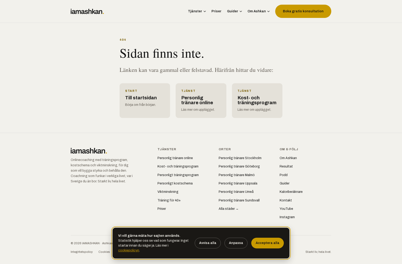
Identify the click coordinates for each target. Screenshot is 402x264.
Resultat (286, 166)
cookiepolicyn (128, 250)
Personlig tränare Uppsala (238, 183)
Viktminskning (167, 192)
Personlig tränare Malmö (237, 175)
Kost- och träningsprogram (177, 166)
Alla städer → (229, 209)
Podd (284, 175)
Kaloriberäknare (291, 192)
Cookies (104, 252)
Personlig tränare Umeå (236, 192)
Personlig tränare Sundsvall (239, 200)
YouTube (286, 209)
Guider (232, 11)
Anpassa (236, 243)
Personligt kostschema (175, 183)
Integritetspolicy (82, 252)
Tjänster (195, 11)
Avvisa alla (207, 243)
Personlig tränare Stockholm (240, 158)
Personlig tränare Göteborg (239, 166)
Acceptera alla (267, 243)
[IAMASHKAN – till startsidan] (87, 11)
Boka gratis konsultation (303, 11)
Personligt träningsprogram (178, 175)
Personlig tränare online (175, 158)
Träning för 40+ (169, 200)
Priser (216, 11)
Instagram (287, 217)
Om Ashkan (257, 11)
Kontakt (286, 200)
